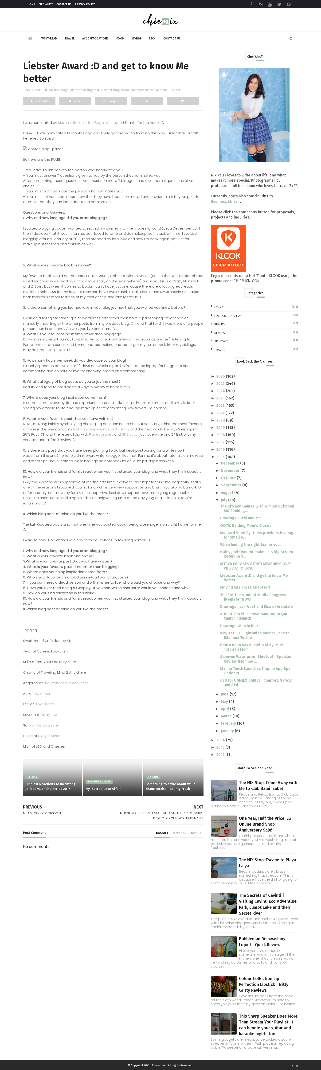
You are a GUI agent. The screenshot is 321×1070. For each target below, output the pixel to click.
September (231, 485)
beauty (219, 324)
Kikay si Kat (50, 714)
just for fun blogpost (84, 90)
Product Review (227, 316)
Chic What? (46, 4)
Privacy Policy (85, 4)
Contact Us (63, 4)
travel (219, 350)
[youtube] (269, 4)
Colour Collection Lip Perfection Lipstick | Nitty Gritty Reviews (263, 984)
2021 (220, 413)
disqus (196, 833)
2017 (221, 442)
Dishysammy (47, 725)
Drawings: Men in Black (240, 626)
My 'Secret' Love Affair (103, 789)
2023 (220, 398)
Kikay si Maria (49, 735)
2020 (221, 420)
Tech (152, 38)
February (229, 723)
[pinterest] (288, 4)
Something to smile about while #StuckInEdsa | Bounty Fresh (170, 786)
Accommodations (95, 38)
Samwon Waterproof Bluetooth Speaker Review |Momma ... (256, 658)
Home (31, 4)
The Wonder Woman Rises (66, 682)
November (230, 470)
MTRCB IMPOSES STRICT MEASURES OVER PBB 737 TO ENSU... (256, 566)
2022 (220, 405)
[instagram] (260, 4)
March (226, 716)
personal (162, 90)
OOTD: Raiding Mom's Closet (245, 525)
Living (136, 38)
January (228, 731)
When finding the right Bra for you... (251, 544)
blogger (162, 833)
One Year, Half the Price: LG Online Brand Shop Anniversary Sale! (265, 824)
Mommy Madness (142, 90)
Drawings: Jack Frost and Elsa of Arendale (256, 606)
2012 (220, 754)
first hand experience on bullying (101, 429)
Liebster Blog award (115, 90)
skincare (221, 341)
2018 (221, 435)
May (225, 701)
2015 (221, 457)
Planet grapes (101, 434)
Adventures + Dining (99, 781)
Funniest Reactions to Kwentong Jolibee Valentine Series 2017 (50, 786)
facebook (179, 833)
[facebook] (251, 4)
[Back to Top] (297, 1066)
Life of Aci (42, 693)
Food (120, 38)
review (219, 333)
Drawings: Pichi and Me (240, 518)
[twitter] (279, 4)
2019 (221, 427)
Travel (70, 38)
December (230, 463)
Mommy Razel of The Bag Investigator (90, 122)
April (225, 709)
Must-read (49, 38)
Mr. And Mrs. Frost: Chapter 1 (245, 587)
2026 (221, 376)
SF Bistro (129, 434)
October (229, 478)
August (227, 492)
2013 (220, 747)
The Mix (175, 90)
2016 (221, 449)
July (224, 500)
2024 (221, 391)
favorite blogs (59, 90)
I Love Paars (45, 704)
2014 (221, 740)
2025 (221, 383)
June (225, 694)
